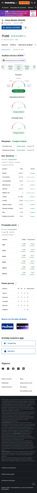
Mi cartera (23, 387)
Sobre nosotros (7, 379)
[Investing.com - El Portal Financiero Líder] (11, 3)
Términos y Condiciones (9, 468)
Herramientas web (26, 391)
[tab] (10, 67)
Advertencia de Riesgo (8, 480)
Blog (21, 379)
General (5, 45)
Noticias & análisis (25, 45)
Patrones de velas (18, 49)
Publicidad (5, 383)
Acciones (5, 7)
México (30, 7)
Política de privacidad (8, 474)
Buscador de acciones (18, 7)
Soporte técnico (7, 387)
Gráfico (13, 45)
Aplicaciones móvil (26, 383)
